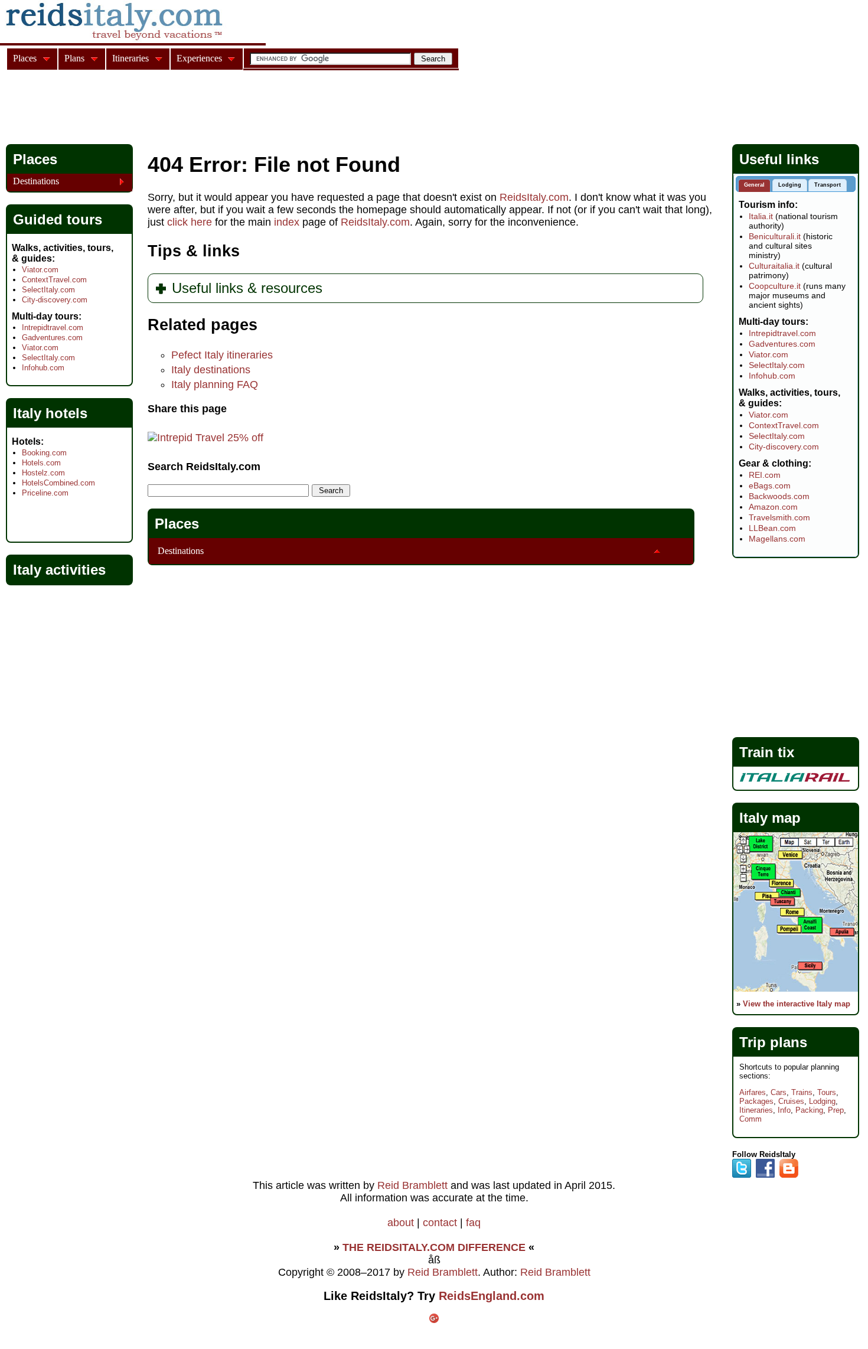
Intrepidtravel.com (52, 327)
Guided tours (57, 219)
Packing (809, 1110)
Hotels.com (41, 462)
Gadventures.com (52, 337)
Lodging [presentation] (789, 185)
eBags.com (770, 485)
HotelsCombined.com (58, 482)
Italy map (770, 818)
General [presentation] (754, 185)
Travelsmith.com (779, 517)
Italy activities (59, 570)
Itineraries (756, 1110)
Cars (779, 1092)
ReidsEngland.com (491, 1295)
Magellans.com (777, 538)
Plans (74, 58)
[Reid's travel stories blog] (788, 1175)
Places (177, 524)
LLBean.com (772, 528)
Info (784, 1110)
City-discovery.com (54, 299)
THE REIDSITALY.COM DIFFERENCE (434, 1247)
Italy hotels (50, 413)
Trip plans (773, 1042)
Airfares (752, 1092)
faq (473, 1223)
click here (189, 222)
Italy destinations (210, 370)
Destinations (181, 551)
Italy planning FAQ (214, 384)
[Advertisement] (221, 108)
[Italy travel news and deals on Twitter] (741, 1175)
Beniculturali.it (775, 236)
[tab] (754, 186)
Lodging (822, 1101)
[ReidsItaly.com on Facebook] (765, 1175)
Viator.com (40, 269)
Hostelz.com (43, 472)
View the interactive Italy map (796, 1003)
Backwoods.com (779, 496)
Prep (836, 1110)
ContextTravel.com (54, 279)
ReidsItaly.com (534, 197)
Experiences (199, 58)
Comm (750, 1119)
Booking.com (44, 452)
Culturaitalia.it (774, 266)
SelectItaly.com (48, 289)
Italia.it (761, 216)
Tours (826, 1092)
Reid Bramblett (412, 1185)
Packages (756, 1101)
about (400, 1223)
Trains (801, 1092)
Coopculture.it (775, 286)
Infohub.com (43, 367)
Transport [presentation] (827, 185)
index (286, 222)
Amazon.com (773, 506)
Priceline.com (45, 492)
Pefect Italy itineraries (222, 355)
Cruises (791, 1101)
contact (440, 1223)
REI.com (765, 475)
